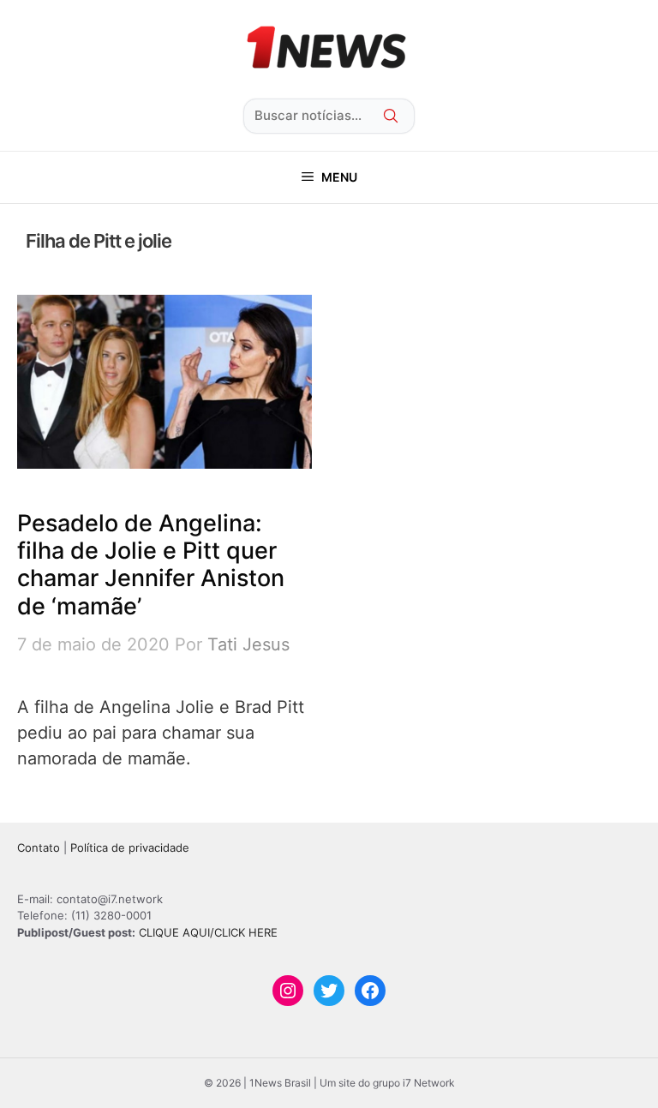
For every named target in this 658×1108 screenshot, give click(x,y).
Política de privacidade (129, 847)
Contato (38, 847)
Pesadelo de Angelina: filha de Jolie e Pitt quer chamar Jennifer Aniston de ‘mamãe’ (150, 564)
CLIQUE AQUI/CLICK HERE (208, 932)
